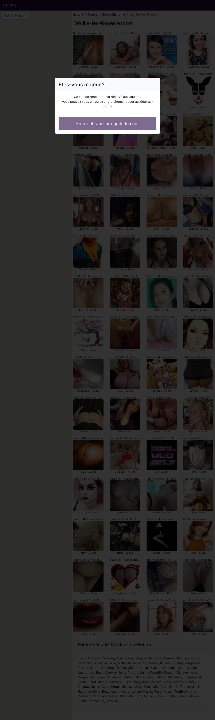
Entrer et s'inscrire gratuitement (107, 123)
